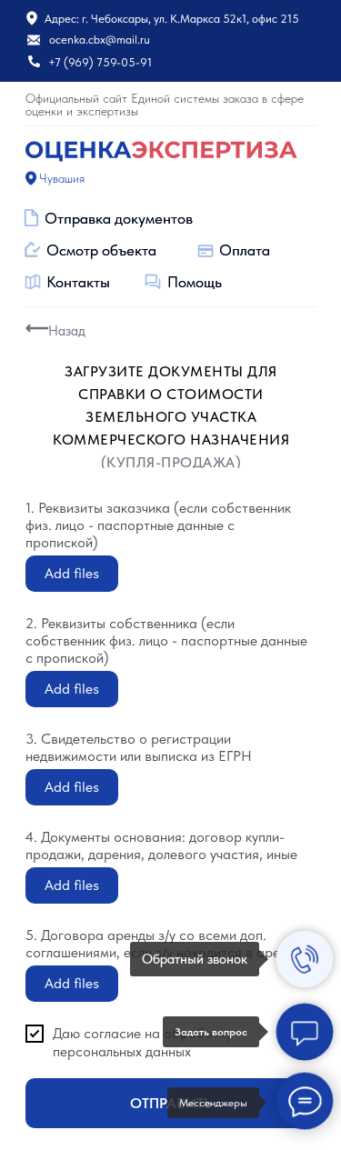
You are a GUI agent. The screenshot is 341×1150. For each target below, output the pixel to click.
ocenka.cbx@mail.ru (99, 39)
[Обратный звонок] (304, 959)
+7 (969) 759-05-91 (100, 62)
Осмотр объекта (101, 250)
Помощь (194, 282)
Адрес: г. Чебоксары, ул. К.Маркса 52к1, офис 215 (172, 18)
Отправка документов (119, 218)
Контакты (78, 282)
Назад (66, 331)
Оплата (244, 250)
